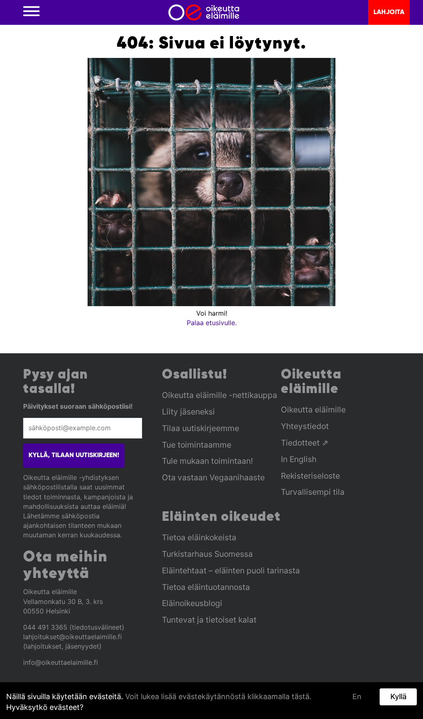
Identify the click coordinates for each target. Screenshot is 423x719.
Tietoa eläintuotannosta (206, 587)
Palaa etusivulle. (212, 323)
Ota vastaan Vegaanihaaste (213, 477)
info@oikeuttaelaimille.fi (60, 662)
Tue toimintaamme (196, 445)
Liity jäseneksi (188, 412)
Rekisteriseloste (310, 476)
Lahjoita (388, 12)
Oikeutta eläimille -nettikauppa (219, 395)
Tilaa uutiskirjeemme (200, 428)
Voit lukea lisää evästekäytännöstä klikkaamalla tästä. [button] (218, 696)
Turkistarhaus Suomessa (207, 554)
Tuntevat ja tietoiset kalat (209, 620)
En (356, 696)
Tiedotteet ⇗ (304, 443)
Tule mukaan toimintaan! (207, 461)
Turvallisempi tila (313, 492)
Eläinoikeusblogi (192, 603)
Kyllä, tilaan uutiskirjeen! (74, 455)
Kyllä (398, 696)
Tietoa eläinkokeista (199, 537)
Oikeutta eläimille (313, 410)
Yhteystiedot (305, 426)
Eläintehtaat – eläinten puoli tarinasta (231, 570)
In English (298, 459)
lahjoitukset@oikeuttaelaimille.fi (72, 637)
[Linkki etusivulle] (204, 12)
